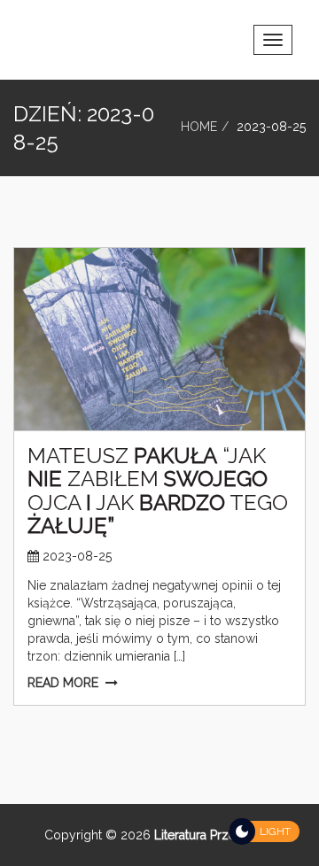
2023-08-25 (77, 556)
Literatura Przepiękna (213, 835)
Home (199, 127)
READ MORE (62, 683)
